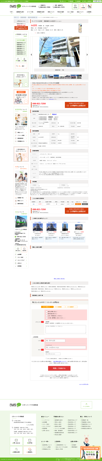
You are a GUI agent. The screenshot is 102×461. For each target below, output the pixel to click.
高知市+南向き (41, 288)
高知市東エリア (21, 44)
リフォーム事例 (21, 135)
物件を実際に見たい (52, 311)
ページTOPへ (86, 406)
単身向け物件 (58, 426)
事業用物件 (75, 447)
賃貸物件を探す (20, 11)
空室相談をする (21, 141)
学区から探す (58, 422)
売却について (51, 11)
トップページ (45, 420)
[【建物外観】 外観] (59, 66)
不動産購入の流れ (86, 422)
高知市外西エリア (21, 54)
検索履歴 (78, 1)
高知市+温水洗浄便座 (61, 286)
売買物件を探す (41, 11)
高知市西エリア (21, 46)
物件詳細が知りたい (52, 313)
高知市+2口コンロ (81, 286)
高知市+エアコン (57, 288)
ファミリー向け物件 (60, 428)
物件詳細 (85, 204)
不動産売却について (86, 424)
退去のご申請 (59, 449)
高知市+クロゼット (66, 288)
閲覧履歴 (71, 1)
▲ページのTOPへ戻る (83, 384)
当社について (80, 11)
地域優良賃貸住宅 (59, 432)
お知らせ (19, 263)
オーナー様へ (30, 11)
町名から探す (58, 424)
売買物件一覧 (20, 197)
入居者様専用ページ (61, 445)
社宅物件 (74, 445)
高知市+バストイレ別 (35, 286)
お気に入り (78, 204)
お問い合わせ (51, 99)
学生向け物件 (60, 11)
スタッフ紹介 (70, 11)
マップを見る (31, 424)
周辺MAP (54, 114)
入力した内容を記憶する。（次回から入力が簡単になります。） (60, 358)
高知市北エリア (21, 50)
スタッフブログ (21, 260)
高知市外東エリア (21, 52)
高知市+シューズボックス (76, 288)
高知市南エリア (21, 48)
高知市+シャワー (44, 286)
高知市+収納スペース (35, 291)
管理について (20, 132)
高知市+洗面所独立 (52, 286)
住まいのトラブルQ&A (62, 447)
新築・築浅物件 (59, 430)
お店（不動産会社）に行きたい (55, 315)
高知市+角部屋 (34, 288)
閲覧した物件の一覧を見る (59, 278)
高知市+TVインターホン (46, 291)
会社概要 (19, 254)
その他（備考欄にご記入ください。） (57, 317)
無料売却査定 (20, 203)
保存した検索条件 (88, 1)
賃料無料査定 (20, 138)
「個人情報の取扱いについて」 (59, 361)
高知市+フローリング (49, 288)
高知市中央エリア (21, 42)
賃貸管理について (47, 445)
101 (33, 204)
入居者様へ (89, 11)
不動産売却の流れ (86, 426)
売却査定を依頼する (86, 428)
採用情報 (19, 266)
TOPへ (11, 11)
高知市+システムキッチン (72, 286)
